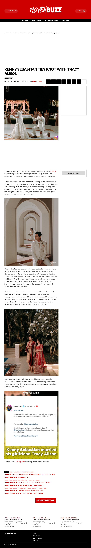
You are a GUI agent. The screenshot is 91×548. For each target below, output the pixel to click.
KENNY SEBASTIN (37, 490)
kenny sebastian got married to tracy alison (22, 480)
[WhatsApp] (58, 81)
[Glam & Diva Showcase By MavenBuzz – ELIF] (45, 510)
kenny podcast (35, 474)
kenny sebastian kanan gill (15, 482)
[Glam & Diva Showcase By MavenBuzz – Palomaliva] (17, 510)
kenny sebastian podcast (33, 485)
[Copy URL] (79, 81)
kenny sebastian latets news (38, 482)
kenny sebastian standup (37, 488)
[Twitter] (11, 1)
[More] (84, 81)
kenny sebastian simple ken (15, 488)
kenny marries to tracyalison (16, 474)
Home (6, 33)
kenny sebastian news (13, 485)
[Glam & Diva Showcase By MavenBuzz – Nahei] (74, 510)
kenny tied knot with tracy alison (18, 493)
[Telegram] (74, 81)
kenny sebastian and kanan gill (16, 477)
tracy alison (38, 493)
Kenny (53, 171)
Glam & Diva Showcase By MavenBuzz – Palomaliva (13, 520)
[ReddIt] (69, 81)
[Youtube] (13, 1)
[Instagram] (8, 1)
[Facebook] (5, 1)
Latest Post (14, 33)
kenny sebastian (48, 474)
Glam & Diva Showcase (12, 518)
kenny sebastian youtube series (17, 490)
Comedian (23, 33)
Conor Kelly (37, 81)
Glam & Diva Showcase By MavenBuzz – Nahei (70, 520)
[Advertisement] (30, 28)
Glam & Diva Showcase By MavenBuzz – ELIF (42, 520)
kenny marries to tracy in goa (22, 472)
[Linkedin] (63, 81)
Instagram (20, 462)
